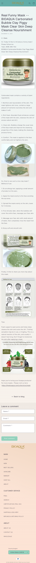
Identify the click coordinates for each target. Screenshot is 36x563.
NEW (5, 463)
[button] (2, 3)
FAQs (5, 496)
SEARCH (6, 500)
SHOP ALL (7, 480)
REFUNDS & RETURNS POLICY (14, 516)
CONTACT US (8, 532)
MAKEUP (6, 476)
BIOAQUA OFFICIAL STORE (15, 562)
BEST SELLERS (8, 467)
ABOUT (6, 484)
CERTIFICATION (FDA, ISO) (12, 504)
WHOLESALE (8, 536)
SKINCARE (7, 471)
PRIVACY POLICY (9, 508)
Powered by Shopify (25, 562)
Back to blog (19, 397)
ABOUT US (7, 528)
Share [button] (5, 38)
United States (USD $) (17, 552)
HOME (6, 459)
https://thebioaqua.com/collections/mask (16, 385)
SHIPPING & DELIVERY (11, 512)
